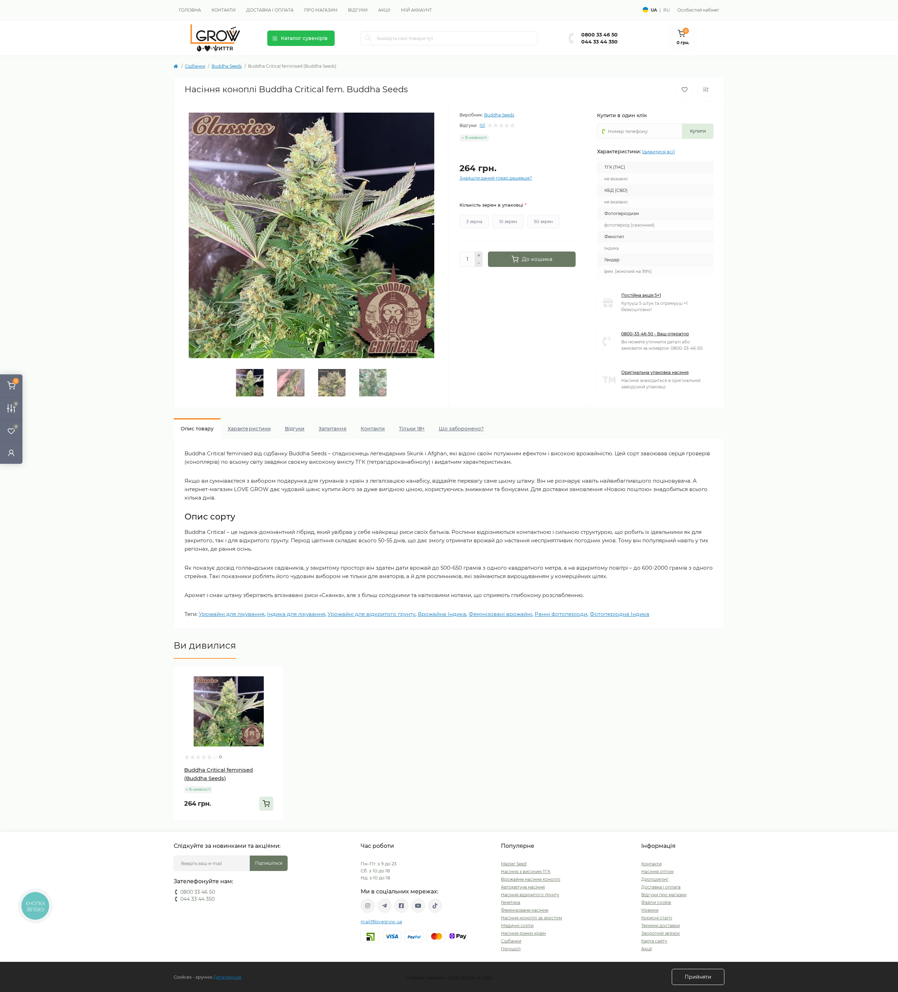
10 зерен (508, 221)
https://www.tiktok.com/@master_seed (435, 906)
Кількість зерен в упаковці (493, 205)
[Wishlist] (273, 689)
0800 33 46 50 (599, 35)
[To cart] (266, 804)
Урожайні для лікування (231, 614)
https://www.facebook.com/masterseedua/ (401, 906)
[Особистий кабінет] (11, 453)
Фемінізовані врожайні (500, 614)
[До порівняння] (705, 89)
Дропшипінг (655, 879)
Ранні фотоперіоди (561, 614)
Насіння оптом (657, 871)
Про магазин (320, 10)
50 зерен (543, 221)
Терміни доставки (660, 925)
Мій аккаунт (416, 10)
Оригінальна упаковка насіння (655, 372)
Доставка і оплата (270, 10)
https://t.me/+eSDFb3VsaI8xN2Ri (384, 906)
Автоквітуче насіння (523, 887)
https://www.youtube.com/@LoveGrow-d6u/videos (418, 906)
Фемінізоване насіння (524, 910)
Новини (649, 910)
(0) (482, 125)
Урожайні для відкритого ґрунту (371, 614)
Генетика (510, 902)
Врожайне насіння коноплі (530, 879)
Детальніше (227, 977)
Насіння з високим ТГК (525, 871)
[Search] (368, 38)
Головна (190, 10)
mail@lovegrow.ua (381, 921)
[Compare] (273, 703)
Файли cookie (656, 902)
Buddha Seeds (227, 66)
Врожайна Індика (442, 614)
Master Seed (514, 863)
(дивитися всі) (658, 151)
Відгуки (358, 10)
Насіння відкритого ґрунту (530, 894)
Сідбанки (195, 66)
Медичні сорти (517, 925)
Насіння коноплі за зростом (531, 917)
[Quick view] (273, 676)
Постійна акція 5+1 (641, 295)
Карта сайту (654, 941)
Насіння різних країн (523, 933)
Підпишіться (268, 863)
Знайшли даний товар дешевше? (496, 178)
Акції (384, 10)
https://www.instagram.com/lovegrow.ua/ (368, 906)
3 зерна (474, 221)
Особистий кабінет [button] (698, 10)
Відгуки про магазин (663, 894)
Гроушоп (511, 948)
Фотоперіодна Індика (619, 614)
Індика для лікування (296, 614)
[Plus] (479, 255)
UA (654, 10)
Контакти (224, 10)
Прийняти (698, 977)
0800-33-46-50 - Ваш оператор (655, 333)
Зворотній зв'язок (660, 933)
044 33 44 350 (599, 42)
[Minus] (479, 263)
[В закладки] (684, 90)
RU (666, 10)
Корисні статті (656, 917)
